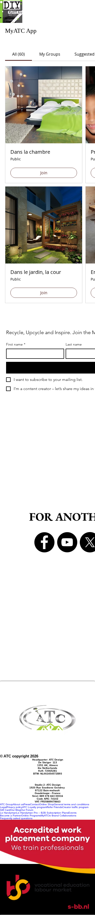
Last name (74, 344)
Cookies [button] (47, 906)
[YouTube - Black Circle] (67, 542)
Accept (47, 885)
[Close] (88, 845)
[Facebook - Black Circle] (44, 542)
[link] (18, 54)
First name (15, 344)
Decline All (47, 896)
